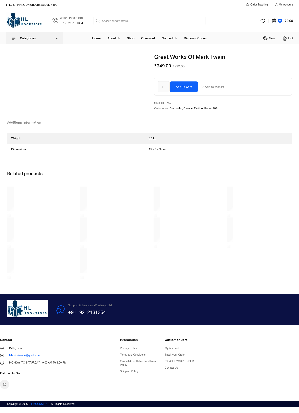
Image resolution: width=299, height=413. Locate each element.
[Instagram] (4, 384)
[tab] (24, 124)
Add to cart (184, 86)
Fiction (198, 108)
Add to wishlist (214, 86)
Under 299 (210, 108)
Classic (188, 108)
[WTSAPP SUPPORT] (55, 21)
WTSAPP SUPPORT (71, 18)
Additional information (24, 122)
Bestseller (176, 108)
